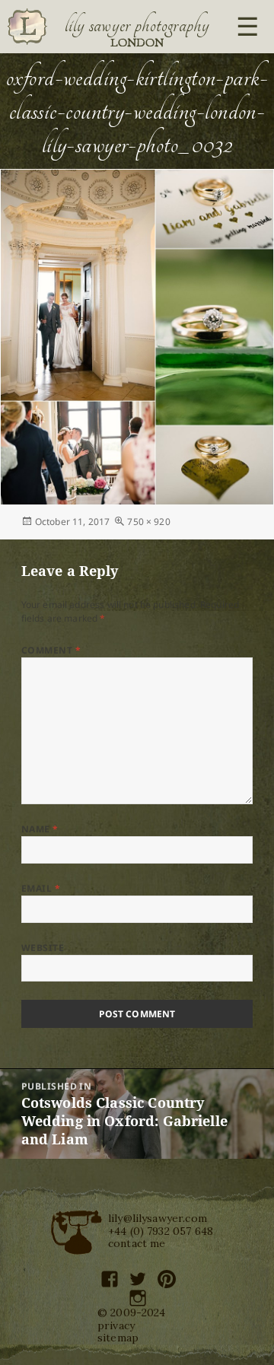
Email (40, 888)
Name (40, 828)
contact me (137, 1243)
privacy (116, 1325)
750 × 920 (148, 521)
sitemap (118, 1337)
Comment (51, 650)
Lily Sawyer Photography (137, 25)
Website (42, 947)
